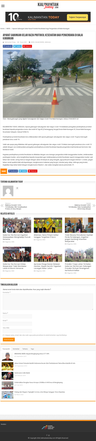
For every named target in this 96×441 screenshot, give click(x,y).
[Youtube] (49, 435)
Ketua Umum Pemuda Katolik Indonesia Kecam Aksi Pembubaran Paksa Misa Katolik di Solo (45, 363)
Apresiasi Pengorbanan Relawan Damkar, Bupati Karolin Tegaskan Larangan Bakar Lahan (47, 266)
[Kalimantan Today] (48, 5)
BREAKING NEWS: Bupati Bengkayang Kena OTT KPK (32, 354)
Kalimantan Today (10, 42)
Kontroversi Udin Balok (22, 373)
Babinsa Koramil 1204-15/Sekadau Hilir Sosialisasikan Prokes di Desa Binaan (16, 206)
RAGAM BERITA (39, 42)
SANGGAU (48, 42)
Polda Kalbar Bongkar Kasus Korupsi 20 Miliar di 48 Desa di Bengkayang (39, 382)
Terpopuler (6, 349)
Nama (5, 313)
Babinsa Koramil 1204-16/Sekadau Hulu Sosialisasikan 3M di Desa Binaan (79, 206)
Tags (32, 349)
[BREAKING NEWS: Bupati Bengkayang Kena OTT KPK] (7, 357)
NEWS (8, 28)
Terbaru (25, 349)
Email (5, 320)
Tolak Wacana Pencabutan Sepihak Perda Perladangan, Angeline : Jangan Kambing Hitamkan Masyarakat (79, 238)
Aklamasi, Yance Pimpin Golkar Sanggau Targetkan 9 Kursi (46, 236)
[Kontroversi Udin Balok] (7, 376)
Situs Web (6, 328)
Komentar (7, 292)
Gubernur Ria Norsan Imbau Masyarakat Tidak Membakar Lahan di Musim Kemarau (15, 266)
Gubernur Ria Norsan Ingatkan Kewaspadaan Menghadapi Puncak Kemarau (16, 237)
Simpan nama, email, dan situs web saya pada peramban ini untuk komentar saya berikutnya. (36, 335)
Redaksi (3, 424)
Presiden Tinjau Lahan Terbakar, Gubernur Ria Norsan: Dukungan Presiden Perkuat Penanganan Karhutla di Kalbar (78, 267)
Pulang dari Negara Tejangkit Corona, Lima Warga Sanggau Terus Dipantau (40, 392)
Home (2, 28)
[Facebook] (47, 435)
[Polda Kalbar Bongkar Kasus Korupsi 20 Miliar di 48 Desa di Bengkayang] (7, 385)
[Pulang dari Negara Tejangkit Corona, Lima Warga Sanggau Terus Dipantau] (7, 395)
